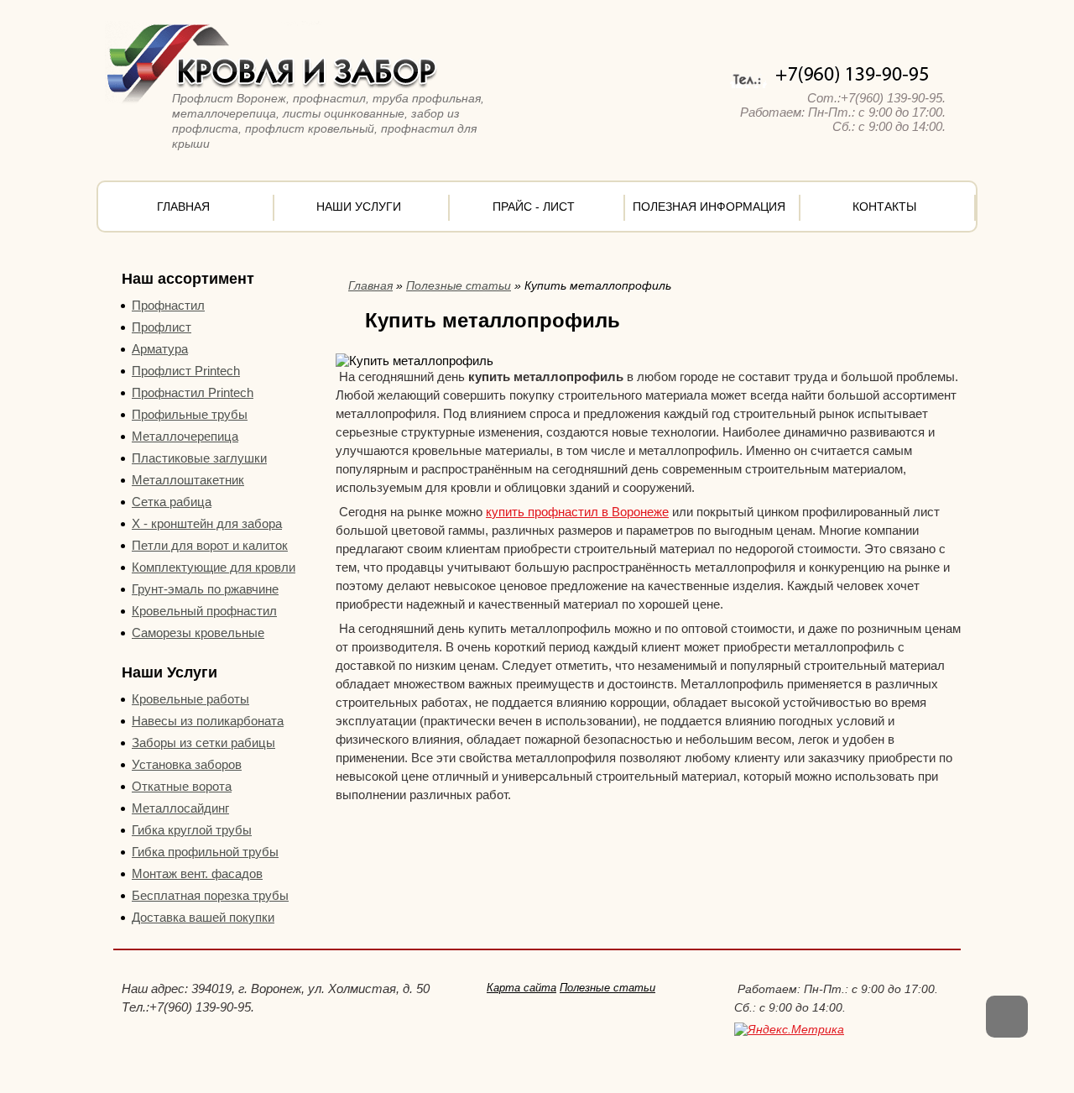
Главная (183, 206)
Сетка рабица (171, 501)
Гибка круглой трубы (192, 830)
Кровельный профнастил (204, 611)
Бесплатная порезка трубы (210, 895)
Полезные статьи (458, 285)
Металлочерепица (185, 436)
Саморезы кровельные (198, 632)
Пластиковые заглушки (199, 458)
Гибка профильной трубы (205, 852)
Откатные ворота (182, 786)
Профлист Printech (186, 370)
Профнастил (168, 305)
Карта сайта (521, 987)
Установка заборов (187, 764)
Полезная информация (709, 206)
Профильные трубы (190, 414)
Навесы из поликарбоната (208, 721)
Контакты (884, 206)
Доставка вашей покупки (203, 917)
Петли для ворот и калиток (210, 545)
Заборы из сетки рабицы (203, 742)
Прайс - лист (534, 206)
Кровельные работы (190, 699)
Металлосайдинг (180, 808)
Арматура (160, 349)
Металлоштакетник (188, 480)
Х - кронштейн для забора (207, 523)
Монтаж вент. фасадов (197, 873)
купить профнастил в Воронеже (577, 512)
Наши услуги (358, 206)
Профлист (161, 327)
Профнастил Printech (192, 392)
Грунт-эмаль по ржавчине (205, 589)
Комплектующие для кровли (213, 567)
